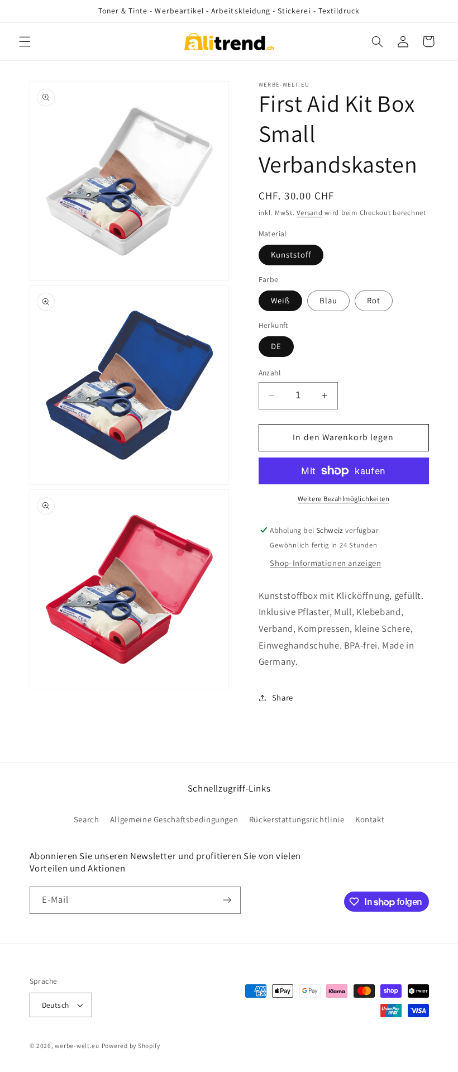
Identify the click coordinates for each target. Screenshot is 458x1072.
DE (276, 346)
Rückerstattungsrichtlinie (297, 819)
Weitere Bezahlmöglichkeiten (343, 498)
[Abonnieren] (227, 900)
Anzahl (270, 373)
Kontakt (369, 819)
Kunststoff (291, 254)
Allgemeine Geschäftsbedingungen (174, 819)
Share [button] (282, 697)
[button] (24, 41)
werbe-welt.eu (77, 1045)
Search (86, 819)
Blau (328, 300)
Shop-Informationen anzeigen (325, 563)
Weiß (280, 300)
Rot (373, 300)
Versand (309, 212)
